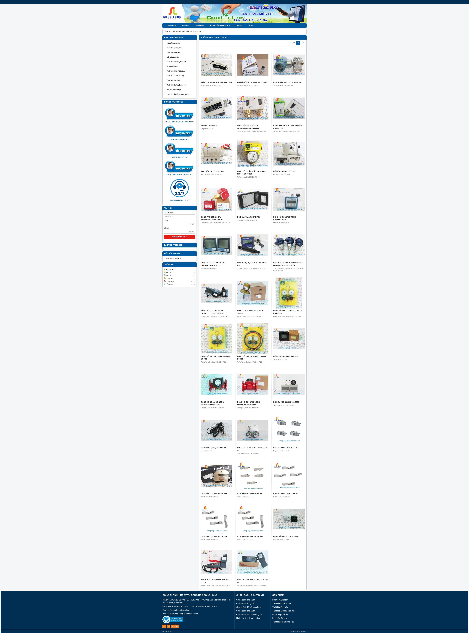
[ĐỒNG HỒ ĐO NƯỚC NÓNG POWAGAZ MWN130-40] (216, 384)
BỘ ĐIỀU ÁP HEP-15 (209, 126)
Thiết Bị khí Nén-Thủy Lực (176, 71)
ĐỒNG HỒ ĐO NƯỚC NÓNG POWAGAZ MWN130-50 (248, 403)
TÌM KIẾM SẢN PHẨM (179, 237)
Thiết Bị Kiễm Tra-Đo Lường (176, 85)
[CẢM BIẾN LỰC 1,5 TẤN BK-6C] (216, 430)
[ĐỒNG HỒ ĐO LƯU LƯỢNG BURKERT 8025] (289, 199)
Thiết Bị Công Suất (173, 80)
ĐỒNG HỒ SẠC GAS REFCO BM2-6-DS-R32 (215, 357)
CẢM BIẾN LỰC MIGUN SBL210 (250, 493)
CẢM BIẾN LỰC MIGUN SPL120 (250, 537)
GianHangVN (303, 631)
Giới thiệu (186, 25)
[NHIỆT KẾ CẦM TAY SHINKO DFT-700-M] (252, 562)
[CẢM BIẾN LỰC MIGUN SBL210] (252, 475)
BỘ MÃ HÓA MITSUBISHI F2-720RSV (252, 82)
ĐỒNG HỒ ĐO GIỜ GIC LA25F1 (286, 537)
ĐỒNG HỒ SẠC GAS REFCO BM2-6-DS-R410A (288, 312)
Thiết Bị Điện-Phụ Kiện (174, 48)
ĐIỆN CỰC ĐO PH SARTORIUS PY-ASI (216, 82)
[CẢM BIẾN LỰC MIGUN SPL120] (252, 519)
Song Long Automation (173, 258)
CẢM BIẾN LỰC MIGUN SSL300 (214, 493)
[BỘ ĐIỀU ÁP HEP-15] (216, 108)
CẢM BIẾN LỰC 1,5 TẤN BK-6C (213, 448)
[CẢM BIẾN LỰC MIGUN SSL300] (216, 475)
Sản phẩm (200, 25)
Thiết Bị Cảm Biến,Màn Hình (176, 62)
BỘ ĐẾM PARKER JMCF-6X (284, 171)
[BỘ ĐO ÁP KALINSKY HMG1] (252, 199)
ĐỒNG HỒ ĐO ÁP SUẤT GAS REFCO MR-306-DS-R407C (252, 172)
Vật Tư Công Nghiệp (174, 90)
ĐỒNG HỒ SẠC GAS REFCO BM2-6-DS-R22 (251, 357)
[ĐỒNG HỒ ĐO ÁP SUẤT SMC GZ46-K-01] (252, 430)
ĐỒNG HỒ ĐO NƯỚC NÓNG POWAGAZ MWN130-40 (212, 403)
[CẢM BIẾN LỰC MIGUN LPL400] (289, 430)
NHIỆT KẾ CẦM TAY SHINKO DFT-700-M (252, 581)
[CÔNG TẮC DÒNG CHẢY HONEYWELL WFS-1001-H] (216, 199)
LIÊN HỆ (239, 25)
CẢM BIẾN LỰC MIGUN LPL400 (286, 448)
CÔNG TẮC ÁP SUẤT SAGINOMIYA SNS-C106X (287, 127)
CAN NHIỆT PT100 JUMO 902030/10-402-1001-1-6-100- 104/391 (288, 264)
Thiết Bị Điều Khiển (173, 52)
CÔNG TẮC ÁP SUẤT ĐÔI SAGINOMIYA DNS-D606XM (248, 127)
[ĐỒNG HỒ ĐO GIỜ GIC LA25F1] (289, 519)
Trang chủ (171, 25)
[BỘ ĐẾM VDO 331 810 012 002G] (289, 384)
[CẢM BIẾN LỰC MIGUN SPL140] (289, 475)
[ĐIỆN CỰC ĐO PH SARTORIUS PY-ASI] (216, 65)
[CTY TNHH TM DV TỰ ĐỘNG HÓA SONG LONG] (234, 23)
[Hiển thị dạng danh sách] (303, 43)
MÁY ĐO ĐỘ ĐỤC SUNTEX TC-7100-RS (251, 264)
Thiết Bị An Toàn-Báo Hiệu (176, 76)
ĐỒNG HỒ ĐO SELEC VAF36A (285, 356)
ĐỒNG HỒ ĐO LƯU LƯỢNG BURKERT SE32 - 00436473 (212, 312)
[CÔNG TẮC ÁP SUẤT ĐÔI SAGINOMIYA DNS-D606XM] (252, 108)
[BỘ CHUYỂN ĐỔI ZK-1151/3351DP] (289, 65)
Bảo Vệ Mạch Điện (173, 43)
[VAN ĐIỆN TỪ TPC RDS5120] (216, 153)
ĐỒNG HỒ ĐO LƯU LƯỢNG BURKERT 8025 (284, 218)
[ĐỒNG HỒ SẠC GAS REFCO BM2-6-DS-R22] (252, 338)
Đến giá (166, 228)
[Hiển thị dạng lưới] (298, 43)
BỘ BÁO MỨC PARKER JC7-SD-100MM (250, 312)
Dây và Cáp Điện (173, 57)
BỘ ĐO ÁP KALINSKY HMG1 (248, 217)
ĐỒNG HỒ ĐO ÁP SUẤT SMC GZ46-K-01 (252, 449)
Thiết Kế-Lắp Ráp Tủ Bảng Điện (177, 94)
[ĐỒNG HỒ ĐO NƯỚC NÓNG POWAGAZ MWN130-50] (252, 384)
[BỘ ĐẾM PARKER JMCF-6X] (289, 153)
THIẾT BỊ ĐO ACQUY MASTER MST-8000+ (215, 581)
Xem (293, 43)
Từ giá (166, 220)
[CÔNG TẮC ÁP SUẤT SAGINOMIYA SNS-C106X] (289, 108)
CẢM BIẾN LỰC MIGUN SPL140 (286, 493)
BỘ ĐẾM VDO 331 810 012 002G (286, 402)
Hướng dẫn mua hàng (219, 25)
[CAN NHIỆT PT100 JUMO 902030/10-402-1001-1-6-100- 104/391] (289, 245)
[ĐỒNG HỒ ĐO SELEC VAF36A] (289, 338)
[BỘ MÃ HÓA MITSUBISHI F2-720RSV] (252, 65)
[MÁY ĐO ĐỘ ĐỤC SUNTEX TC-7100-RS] (252, 245)
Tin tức (251, 25)
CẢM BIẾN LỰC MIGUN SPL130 (214, 537)
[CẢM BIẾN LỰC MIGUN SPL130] (216, 519)
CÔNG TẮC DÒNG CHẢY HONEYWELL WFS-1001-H (212, 218)
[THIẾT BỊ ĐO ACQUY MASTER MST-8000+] (216, 562)
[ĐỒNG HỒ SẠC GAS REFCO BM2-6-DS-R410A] (289, 293)
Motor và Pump (172, 66)
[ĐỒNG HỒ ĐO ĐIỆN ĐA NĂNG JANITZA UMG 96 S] (216, 245)
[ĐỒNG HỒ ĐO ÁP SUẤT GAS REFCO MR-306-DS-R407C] (252, 153)
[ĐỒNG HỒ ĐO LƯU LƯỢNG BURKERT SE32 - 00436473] (216, 293)
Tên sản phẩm (168, 213)
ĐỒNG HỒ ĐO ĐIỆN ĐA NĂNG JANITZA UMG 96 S (213, 264)
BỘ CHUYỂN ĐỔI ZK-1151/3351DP (287, 82)
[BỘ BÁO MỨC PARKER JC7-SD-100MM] (252, 293)
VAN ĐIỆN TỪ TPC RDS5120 (212, 171)
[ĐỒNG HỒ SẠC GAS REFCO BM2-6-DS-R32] (216, 338)
